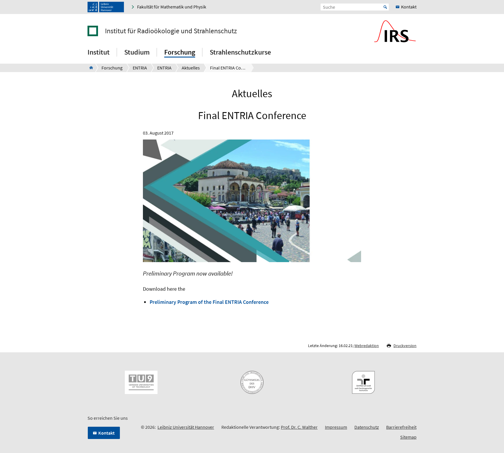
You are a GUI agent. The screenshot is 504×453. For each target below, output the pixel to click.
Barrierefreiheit (401, 427)
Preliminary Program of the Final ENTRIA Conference (209, 302)
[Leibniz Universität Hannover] (106, 7)
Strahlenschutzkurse (240, 52)
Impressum (336, 427)
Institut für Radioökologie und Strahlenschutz (171, 30)
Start (385, 7)
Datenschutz (366, 427)
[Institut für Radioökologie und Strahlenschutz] (89, 68)
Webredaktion (366, 345)
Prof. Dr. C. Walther (299, 427)
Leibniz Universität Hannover (186, 427)
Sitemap (408, 437)
